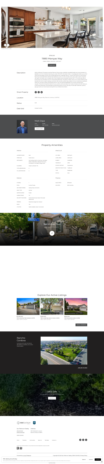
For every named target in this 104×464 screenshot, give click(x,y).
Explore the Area (82, 367)
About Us (40, 440)
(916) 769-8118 (45, 125)
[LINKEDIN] (83, 440)
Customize (91, 459)
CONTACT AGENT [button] (39, 128)
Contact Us (54, 440)
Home (18, 440)
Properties (24, 440)
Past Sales (47, 440)
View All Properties (81, 324)
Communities (32, 440)
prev (5, 45)
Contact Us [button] (52, 398)
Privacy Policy (83, 455)
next (8, 45)
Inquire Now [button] (52, 65)
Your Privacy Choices (52, 462)
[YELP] (86, 440)
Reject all (84, 459)
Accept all (98, 459)
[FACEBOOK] (80, 440)
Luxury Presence (27, 455)
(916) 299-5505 (20, 431)
